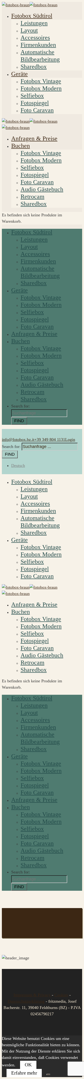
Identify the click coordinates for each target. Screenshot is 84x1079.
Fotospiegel (35, 103)
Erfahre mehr (24, 1073)
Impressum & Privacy (33, 995)
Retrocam (32, 196)
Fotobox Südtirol (31, 15)
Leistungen (34, 23)
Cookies (61, 995)
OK (28, 1065)
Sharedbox (34, 66)
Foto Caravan (37, 110)
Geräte (19, 73)
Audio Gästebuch (42, 189)
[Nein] (48, 1074)
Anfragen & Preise (34, 138)
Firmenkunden (38, 44)
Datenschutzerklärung (26, 1001)
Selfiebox (32, 95)
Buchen (20, 145)
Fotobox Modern (41, 88)
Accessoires (35, 37)
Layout (29, 30)
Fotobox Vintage (41, 81)
